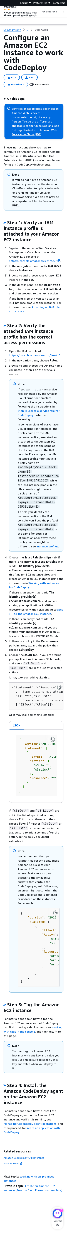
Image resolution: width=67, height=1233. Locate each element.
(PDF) (37, 134)
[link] (41, 29)
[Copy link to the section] (4, 222)
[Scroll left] (39, 11)
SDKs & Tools (11, 1163)
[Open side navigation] (5, 21)
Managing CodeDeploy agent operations (30, 1123)
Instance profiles (47, 546)
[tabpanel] (36, 766)
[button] (14, 98)
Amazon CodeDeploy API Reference (24, 1157)
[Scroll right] (63, 11)
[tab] (17, 725)
